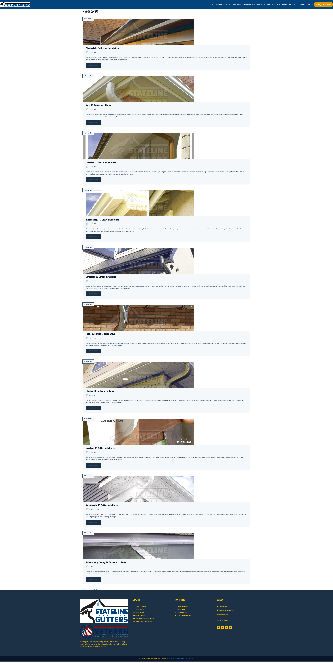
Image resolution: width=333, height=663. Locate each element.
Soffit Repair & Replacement (144, 621)
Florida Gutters (181, 609)
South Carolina (285, 4)
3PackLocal (172, 658)
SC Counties (88, 476)
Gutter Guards (235, 4)
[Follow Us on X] (222, 627)
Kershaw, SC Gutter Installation (100, 448)
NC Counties (88, 19)
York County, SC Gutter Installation (102, 505)
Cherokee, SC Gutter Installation (101, 162)
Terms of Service (189, 658)
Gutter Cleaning (140, 615)
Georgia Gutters (182, 612)
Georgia (275, 4)
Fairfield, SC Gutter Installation (100, 333)
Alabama (259, 4)
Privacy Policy (180, 658)
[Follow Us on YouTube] (230, 627)
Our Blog (309, 4)
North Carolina (299, 4)
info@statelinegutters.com (227, 610)
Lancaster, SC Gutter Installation (101, 276)
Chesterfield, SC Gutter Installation (102, 48)
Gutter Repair (247, 4)
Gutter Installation (220, 4)
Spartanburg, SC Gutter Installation (102, 219)
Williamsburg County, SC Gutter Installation (106, 562)
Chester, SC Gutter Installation (100, 391)
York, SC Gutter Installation (98, 105)
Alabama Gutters (182, 606)
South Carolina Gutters (184, 615)
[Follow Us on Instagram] (226, 627)
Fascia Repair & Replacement (144, 618)
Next (94, 589)
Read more (93, 65)
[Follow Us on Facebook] (218, 627)
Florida (267, 4)
